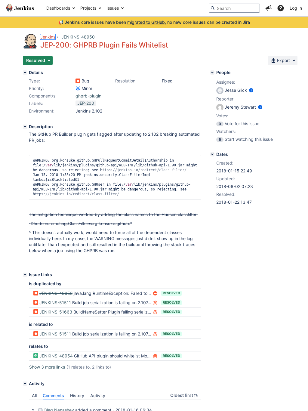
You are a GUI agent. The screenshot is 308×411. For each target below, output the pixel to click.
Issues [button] (112, 8)
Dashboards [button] (58, 8)
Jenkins (47, 36)
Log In (296, 8)
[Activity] (25, 384)
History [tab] (77, 395)
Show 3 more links (47, 366)
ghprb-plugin (88, 95)
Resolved (171, 293)
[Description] (25, 127)
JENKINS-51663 (55, 311)
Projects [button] (88, 8)
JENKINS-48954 (56, 355)
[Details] (25, 72)
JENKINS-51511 (55, 302)
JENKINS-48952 (55, 293)
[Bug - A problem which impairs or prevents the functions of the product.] (77, 81)
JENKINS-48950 (78, 36)
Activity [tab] (97, 395)
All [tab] (34, 395)
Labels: (36, 103)
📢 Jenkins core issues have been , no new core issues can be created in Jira (154, 22)
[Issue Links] (25, 275)
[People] (212, 72)
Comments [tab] (53, 395)
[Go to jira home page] (20, 8)
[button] (268, 8)
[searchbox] (234, 8)
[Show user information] (251, 90)
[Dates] (212, 154)
